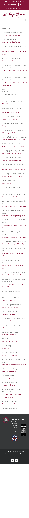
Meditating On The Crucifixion (11, 133)
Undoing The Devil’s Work (10, 119)
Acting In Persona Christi (10, 294)
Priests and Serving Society (10, 61)
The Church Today (8, 378)
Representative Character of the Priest (14, 365)
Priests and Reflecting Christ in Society (14, 237)
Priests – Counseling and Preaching (13, 244)
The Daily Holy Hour (8, 385)
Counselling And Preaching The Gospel (14, 169)
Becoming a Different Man (10, 307)
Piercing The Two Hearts (10, 190)
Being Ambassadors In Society (11, 126)
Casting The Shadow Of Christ (11, 160)
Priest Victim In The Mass (10, 355)
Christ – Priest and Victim (10, 328)
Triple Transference (8, 411)
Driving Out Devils (7, 183)
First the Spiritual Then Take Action (13, 275)
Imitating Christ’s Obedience (11, 112)
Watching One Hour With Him (11, 35)
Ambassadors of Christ (9, 300)
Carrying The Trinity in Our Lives (12, 153)
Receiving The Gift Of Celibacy (11, 42)
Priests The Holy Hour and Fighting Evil (14, 206)
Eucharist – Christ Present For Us (12, 321)
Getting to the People (9, 335)
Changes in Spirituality (9, 314)
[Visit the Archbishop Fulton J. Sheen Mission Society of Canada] (14, 438)
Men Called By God (8, 97)
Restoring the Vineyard (9, 371)
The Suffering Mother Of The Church (13, 140)
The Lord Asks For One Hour (11, 404)
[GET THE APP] (23, 430)
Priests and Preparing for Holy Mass (13, 216)
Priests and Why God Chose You (12, 197)
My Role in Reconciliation (10, 341)
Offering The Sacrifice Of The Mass (13, 146)
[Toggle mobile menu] (26, 20)
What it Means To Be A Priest (11, 104)
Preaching (5, 348)
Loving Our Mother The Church (12, 176)
